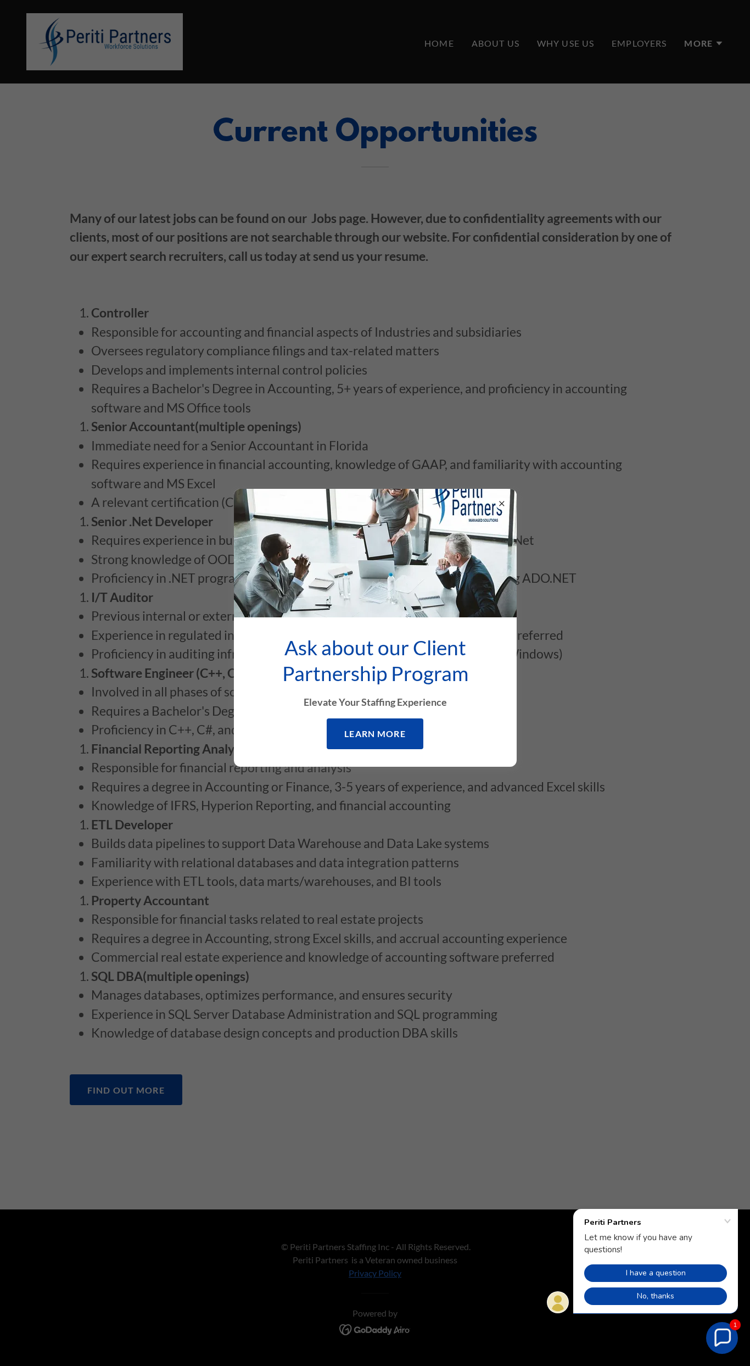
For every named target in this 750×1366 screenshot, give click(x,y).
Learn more (374, 733)
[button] (722, 1338)
